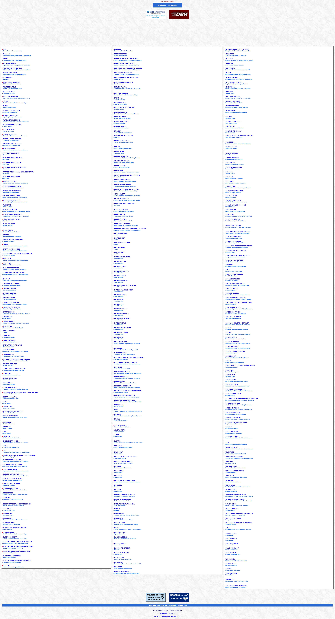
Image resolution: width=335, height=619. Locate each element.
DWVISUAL (7, 497)
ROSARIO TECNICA (232, 293)
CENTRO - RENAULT (10, 364)
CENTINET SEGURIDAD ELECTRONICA (16, 359)
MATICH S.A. (118, 562)
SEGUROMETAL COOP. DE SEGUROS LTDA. (240, 365)
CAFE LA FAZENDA (9, 293)
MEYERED (229, 58)
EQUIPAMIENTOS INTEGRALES (124, 63)
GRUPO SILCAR (119, 194)
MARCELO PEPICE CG (121, 553)
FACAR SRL (118, 98)
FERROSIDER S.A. (120, 103)
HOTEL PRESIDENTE (121, 313)
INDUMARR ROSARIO (121, 376)
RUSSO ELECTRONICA (233, 316)
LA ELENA (117, 466)
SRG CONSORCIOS (232, 431)
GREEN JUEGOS (120, 165)
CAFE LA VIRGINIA (9, 298)
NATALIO (229, 117)
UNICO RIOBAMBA (232, 543)
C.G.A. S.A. (6, 279)
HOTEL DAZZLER (120, 266)
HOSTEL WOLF (119, 252)
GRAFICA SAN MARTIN (122, 161)
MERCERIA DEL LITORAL (122, 571)
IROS (116, 409)
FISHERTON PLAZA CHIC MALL (125, 107)
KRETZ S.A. (118, 446)
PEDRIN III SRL (231, 162)
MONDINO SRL (230, 87)
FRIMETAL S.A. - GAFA (121, 140)
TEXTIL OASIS (230, 485)
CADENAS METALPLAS (11, 283)
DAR (4, 431)
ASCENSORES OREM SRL (12, 195)
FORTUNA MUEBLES (121, 117)
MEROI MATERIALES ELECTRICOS (237, 49)
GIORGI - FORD (119, 151)
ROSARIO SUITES (232, 288)
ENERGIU (117, 49)
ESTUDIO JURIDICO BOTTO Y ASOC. (126, 77)
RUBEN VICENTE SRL (233, 307)
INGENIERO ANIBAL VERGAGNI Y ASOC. (128, 390)
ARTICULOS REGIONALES (12, 191)
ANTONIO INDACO (9, 148)
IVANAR (117, 419)
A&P (4, 49)
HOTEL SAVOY (119, 337)
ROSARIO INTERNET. (233, 279)
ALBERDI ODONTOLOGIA (11, 110)
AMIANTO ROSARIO (9, 134)
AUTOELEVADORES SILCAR (13, 214)
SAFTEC (228, 332)
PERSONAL (229, 172)
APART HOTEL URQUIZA (11, 176)
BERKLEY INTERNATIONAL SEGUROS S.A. (17, 254)
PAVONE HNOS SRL (232, 158)
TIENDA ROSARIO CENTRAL (235, 499)
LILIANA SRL (118, 518)
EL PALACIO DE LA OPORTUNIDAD (15, 527)
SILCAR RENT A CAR (233, 403)
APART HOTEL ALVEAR (11, 153)
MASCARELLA (119, 557)
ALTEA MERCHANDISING (11, 120)
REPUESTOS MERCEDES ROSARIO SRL (239, 246)
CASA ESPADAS (8, 321)
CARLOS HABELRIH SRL (11, 307)
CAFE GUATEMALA (9, 288)
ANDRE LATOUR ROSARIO (12, 139)
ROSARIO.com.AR (167, 613)
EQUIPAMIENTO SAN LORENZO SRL (126, 58)
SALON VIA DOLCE (232, 346)
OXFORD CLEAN (231, 147)
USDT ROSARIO (231, 553)
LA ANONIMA (118, 452)
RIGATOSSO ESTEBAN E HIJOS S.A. (238, 255)
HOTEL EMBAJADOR (121, 271)
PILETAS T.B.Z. (230, 186)
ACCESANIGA (8, 77)
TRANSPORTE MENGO (233, 518)
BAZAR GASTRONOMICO (11, 249)
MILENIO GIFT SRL (232, 77)
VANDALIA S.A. (231, 559)
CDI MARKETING (8, 350)
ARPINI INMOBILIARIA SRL (12, 186)
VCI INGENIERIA (231, 564)
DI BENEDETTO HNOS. (10, 441)
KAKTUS (117, 441)
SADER (228, 328)
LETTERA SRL (119, 513)
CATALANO (7, 335)
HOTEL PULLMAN (120, 323)
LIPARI (116, 527)
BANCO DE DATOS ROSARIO (13, 239)
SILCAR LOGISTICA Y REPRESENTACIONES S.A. (242, 398)
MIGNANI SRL (230, 68)
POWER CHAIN (231, 210)
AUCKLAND (7, 205)
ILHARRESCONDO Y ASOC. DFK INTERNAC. (129, 357)
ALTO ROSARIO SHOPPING (12, 125)
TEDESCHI (229, 461)
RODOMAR (229, 265)
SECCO (228, 361)
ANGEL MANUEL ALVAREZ (12, 143)
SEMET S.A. (229, 370)
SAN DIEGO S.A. (231, 356)
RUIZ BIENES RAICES (233, 312)
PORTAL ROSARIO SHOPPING (236, 205)
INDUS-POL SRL (119, 381)
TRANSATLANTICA (232, 508)
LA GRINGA (118, 475)
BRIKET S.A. (7, 263)
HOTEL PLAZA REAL (121, 309)
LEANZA (117, 508)
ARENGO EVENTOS (9, 181)
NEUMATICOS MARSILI (233, 121)
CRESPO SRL (7, 406)
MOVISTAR (229, 91)
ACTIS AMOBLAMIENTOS (11, 82)
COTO (5, 401)
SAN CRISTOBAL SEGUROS (235, 351)
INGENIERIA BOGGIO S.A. (122, 386)
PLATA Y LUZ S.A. (232, 195)
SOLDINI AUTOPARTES (233, 417)
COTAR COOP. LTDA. (10, 397)
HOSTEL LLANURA (120, 233)
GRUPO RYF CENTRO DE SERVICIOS (126, 189)
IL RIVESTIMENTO (120, 353)
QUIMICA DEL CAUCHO (233, 225)
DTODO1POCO (8, 493)
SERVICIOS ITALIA (232, 384)
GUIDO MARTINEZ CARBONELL (125, 203)
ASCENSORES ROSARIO (11, 200)
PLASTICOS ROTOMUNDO (234, 191)
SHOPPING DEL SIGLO (233, 394)
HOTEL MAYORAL (120, 294)
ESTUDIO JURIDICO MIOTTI (123, 82)
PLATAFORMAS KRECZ (234, 200)
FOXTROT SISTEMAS (121, 121)
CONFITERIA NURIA (9, 387)
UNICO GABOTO (231, 534)
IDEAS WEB (118, 348)
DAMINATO (7, 427)
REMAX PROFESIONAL (233, 241)
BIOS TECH (7, 258)
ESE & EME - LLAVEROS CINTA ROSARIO (128, 68)
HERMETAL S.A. (119, 214)
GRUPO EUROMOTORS (122, 180)
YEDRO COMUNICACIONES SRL (236, 586)
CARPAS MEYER (8, 312)
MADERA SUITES (120, 543)
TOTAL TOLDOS (231, 504)
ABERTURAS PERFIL (10, 73)
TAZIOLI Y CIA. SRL (232, 447)
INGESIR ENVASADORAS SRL (124, 400)
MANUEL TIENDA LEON (122, 548)
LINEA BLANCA (119, 523)
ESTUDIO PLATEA (120, 87)
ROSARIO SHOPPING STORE (235, 283)
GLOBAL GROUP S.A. (121, 156)
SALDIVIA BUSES (231, 337)
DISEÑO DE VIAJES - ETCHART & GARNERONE (19, 455)
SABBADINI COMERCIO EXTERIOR (237, 323)
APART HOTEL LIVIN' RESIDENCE (14, 167)
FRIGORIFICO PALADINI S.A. (123, 136)
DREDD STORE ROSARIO (11, 483)
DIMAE (5, 446)
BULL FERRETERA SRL (11, 268)
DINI (4, 450)
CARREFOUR (7, 316)
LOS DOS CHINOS (120, 532)
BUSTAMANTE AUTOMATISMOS (14, 272)
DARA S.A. (6, 436)
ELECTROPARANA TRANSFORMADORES (17, 560)
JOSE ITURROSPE (120, 425)
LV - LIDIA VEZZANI (120, 537)
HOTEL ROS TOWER (121, 332)
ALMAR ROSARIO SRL (10, 115)
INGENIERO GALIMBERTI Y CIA (124, 395)
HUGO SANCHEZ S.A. (121, 342)
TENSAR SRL (230, 475)
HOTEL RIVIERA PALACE (122, 328)
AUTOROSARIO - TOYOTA (12, 219)
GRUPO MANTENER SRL (122, 184)
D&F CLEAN (7, 422)
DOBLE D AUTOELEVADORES (13, 474)
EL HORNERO (7, 518)
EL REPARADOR (8, 532)
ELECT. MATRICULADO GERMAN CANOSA (17, 542)
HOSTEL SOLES (119, 247)
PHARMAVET (230, 181)
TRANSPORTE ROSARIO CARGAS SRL (239, 523)
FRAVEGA (117, 131)
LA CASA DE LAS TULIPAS (123, 461)
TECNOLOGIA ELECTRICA (234, 457)
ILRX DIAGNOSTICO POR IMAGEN (125, 362)
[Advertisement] (167, 31)
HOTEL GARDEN (120, 276)
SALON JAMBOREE (232, 342)
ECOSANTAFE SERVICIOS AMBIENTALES (17, 504)
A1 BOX (5, 58)
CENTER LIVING (8, 354)
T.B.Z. (227, 442)
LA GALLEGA (118, 471)
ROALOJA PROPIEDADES (234, 260)
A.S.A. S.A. (6, 54)
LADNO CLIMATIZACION (122, 499)
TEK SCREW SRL (231, 466)
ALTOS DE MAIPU (9, 129)
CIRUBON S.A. (8, 383)
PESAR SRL (230, 176)
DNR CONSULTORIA (10, 469)
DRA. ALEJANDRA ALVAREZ (13, 479)
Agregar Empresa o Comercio (160, 610)
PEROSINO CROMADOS (234, 167)
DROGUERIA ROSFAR (10, 488)
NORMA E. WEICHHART (233, 131)
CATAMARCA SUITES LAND (12, 345)
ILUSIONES (118, 367)
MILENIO (228, 73)
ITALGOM (117, 414)
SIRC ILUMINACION (232, 408)
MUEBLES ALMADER (233, 101)
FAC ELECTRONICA (121, 93)
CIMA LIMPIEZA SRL (10, 378)
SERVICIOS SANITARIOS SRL (235, 389)
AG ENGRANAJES (9, 91)
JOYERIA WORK (119, 430)
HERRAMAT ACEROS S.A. (123, 224)
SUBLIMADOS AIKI (232, 436)
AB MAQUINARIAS (9, 63)
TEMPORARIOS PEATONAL (235, 471)
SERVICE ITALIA (231, 379)
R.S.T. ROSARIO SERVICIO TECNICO (238, 232)
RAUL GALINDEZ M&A (233, 236)
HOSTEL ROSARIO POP (122, 243)
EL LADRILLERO (8, 523)
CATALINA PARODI (9, 340)
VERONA (229, 568)
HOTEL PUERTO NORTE (122, 318)
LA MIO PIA (118, 485)
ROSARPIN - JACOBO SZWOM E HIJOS (239, 302)
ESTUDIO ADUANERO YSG (123, 73)
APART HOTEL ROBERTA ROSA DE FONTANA (18, 172)
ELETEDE (6, 565)
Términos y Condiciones (175, 610)
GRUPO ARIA (118, 170)
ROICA (228, 269)
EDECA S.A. (7, 508)
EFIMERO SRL (8, 513)
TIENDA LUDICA (231, 490)
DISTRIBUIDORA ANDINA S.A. (13, 460)
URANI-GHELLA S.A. (232, 548)
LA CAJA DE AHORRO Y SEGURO (125, 457)
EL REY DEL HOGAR (10, 537)
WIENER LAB (230, 579)
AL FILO (5, 106)
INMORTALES (119, 405)
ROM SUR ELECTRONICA (234, 274)
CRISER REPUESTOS (10, 416)
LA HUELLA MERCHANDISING (124, 480)
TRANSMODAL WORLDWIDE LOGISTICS (239, 513)
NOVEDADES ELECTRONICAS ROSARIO (239, 136)
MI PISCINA (229, 63)
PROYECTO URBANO (233, 219)
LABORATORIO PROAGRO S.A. (124, 494)
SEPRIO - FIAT (230, 375)
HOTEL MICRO (119, 299)
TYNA (227, 527)
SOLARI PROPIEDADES (234, 412)
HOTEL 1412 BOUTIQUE (122, 257)
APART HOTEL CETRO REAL (13, 158)
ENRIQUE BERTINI (120, 54)
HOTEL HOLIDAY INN (121, 280)
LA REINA (117, 490)
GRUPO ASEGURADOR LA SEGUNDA (127, 175)
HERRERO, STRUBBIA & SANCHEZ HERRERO (130, 228)
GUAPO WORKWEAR (121, 198)
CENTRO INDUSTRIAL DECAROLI (14, 368)
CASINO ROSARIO (9, 331)
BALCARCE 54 (8, 230)
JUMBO (116, 435)
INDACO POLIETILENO (122, 372)
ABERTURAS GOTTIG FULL (12, 68)
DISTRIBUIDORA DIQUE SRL (12, 464)
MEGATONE (118, 567)
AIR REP (6, 101)
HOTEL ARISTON (120, 261)
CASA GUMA (7, 326)
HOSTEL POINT (119, 238)
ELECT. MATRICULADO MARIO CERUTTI (16, 551)
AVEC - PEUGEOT (9, 224)
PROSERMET (230, 214)
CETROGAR (7, 373)
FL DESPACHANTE (120, 112)
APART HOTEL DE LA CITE (12, 162)
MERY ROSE (230, 54)
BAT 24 (5, 244)
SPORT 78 (229, 427)
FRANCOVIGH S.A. (120, 126)
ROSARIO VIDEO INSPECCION (236, 298)
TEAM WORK (230, 452)
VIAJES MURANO (231, 573)
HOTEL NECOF (119, 304)
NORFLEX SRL (231, 126)
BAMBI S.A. (7, 235)
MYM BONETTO (231, 110)
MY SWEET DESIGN (232, 106)
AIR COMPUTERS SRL (10, 96)
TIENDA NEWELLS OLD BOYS (236, 494)
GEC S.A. (117, 147)
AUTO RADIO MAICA (10, 210)
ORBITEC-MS (230, 142)
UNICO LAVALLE (231, 538)
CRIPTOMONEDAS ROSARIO (13, 411)
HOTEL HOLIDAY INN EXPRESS (125, 285)
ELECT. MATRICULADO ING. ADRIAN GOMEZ (18, 546)
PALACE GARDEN (232, 153)
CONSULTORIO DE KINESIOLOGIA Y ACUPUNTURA (20, 392)
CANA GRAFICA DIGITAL (11, 302)
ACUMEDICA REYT (9, 87)
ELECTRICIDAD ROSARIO (12, 556)
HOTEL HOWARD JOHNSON (123, 290)
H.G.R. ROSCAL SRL (121, 210)
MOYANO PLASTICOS (233, 96)
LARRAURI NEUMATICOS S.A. (124, 504)
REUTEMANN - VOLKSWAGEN (236, 250)
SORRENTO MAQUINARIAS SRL (236, 422)
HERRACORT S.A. (120, 219)
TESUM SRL (230, 480)
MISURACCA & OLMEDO (234, 82)
